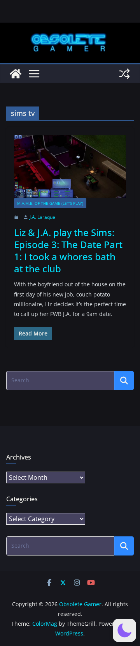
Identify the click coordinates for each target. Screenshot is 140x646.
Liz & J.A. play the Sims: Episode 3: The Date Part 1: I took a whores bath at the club (68, 250)
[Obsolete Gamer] (15, 73)
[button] (124, 630)
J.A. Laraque (42, 217)
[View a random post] (124, 73)
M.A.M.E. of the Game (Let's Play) (50, 203)
